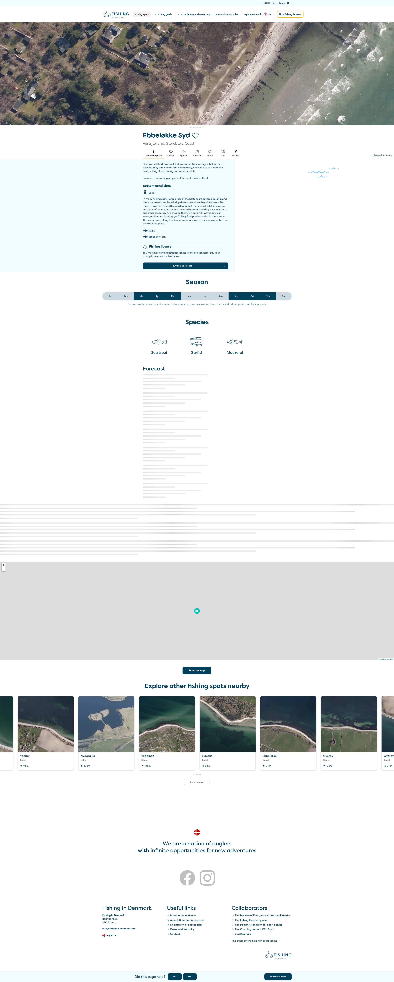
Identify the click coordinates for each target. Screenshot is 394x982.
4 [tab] (200, 127)
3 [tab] (197, 127)
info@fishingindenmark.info (119, 928)
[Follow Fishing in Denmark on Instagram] (207, 878)
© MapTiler (389, 659)
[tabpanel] (197, 73)
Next (387, 73)
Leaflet (381, 659)
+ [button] (3, 565)
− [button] (3, 569)
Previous (6, 73)
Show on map (197, 670)
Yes (174, 976)
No (189, 976)
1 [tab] (191, 127)
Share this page (278, 976)
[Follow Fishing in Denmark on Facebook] (187, 878)
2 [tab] (194, 127)
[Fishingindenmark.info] (278, 956)
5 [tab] (203, 127)
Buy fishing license (290, 14)
